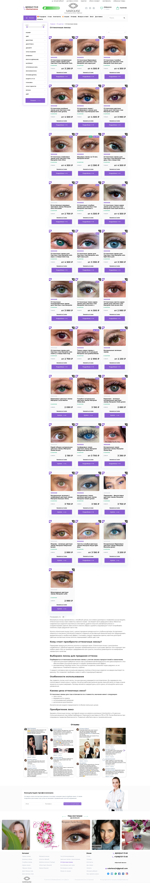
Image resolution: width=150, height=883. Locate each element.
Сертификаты (106, 1)
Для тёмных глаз (27, 871)
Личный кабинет (92, 871)
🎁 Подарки (41, 16)
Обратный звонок (32, 9)
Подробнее (60, 76)
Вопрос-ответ (83, 16)
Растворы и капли (66, 868)
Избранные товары (119, 1)
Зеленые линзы (27, 859)
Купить (60, 415)
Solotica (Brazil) (44, 859)
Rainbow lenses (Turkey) (47, 862)
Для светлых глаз (28, 874)
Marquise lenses (44, 856)
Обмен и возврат (94, 1)
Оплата (40, 19)
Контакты (57, 16)
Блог (92, 16)
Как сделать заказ (93, 874)
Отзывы (74, 16)
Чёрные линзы (27, 868)
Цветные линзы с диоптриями (70, 859)
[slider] (27, 27)
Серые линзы (26, 856)
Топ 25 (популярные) (67, 856)
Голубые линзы (27, 862)
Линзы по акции (65, 871)
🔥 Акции (65, 16)
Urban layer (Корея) (45, 865)
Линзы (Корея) (43, 868)
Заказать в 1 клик (62, 72)
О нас (50, 16)
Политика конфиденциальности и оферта (56, 879)
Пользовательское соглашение (84, 879)
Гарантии (83, 1)
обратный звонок (120, 862)
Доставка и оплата (72, 1)
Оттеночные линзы (66, 862)
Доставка (99, 16)
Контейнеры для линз (67, 865)
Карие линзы (26, 865)
